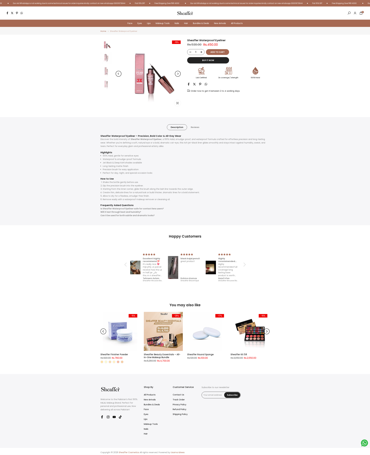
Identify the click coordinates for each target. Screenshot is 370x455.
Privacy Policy (179, 404)
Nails (177, 23)
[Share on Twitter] (12, 13)
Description (177, 127)
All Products (237, 23)
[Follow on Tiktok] (120, 416)
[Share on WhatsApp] (21, 13)
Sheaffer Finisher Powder (114, 354)
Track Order (179, 399)
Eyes (139, 23)
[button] (126, 265)
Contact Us (178, 394)
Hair (186, 23)
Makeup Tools (163, 23)
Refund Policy (179, 409)
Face (129, 23)
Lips (149, 23)
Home (103, 31)
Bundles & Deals (201, 23)
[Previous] (118, 74)
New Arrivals (220, 23)
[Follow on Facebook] (102, 416)
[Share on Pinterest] (17, 13)
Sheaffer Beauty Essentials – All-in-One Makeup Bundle (162, 356)
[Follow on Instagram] (108, 416)
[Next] (178, 74)
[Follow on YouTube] (114, 416)
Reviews (195, 127)
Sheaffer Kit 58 (239, 354)
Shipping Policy (180, 414)
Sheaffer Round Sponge (200, 354)
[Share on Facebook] (7, 13)
